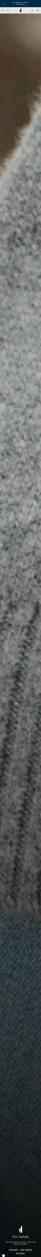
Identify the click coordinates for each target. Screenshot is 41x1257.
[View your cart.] (37, 10)
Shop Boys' (20, 1253)
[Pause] (4, 3)
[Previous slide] (2, 3)
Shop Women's (26, 1250)
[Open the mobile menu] (3, 10)
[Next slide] (38, 3)
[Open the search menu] (8, 10)
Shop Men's (13, 1250)
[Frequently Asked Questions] (20, 3)
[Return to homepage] (20, 10)
